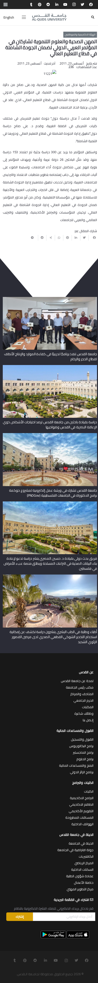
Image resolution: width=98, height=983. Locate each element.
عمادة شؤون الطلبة (79, 876)
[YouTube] (65, 4)
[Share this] (92, 237)
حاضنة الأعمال (83, 882)
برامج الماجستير (83, 752)
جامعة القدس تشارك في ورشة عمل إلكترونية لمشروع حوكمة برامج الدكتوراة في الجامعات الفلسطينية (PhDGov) (53, 493)
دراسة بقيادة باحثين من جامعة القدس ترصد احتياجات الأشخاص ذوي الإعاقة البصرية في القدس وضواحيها (50, 424)
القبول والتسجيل (82, 739)
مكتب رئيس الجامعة (79, 687)
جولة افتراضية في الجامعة (75, 850)
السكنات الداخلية (82, 869)
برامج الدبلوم (84, 759)
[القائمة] (24, 17)
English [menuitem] (9, 17)
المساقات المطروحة (79, 817)
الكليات (88, 791)
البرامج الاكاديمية (81, 798)
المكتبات (87, 707)
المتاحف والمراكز (81, 694)
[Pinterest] (39, 4)
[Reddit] (48, 4)
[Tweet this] (84, 237)
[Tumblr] (31, 4)
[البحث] (92, 17)
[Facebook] (90, 4)
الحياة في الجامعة (81, 843)
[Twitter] (82, 4)
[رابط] (49, 17)
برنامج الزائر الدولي (81, 772)
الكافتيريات (86, 856)
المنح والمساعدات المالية (76, 765)
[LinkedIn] (56, 4)
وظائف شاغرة (83, 713)
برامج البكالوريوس (81, 746)
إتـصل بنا (88, 720)
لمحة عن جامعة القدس (77, 681)
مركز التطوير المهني (80, 889)
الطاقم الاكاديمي (81, 804)
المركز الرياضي (83, 863)
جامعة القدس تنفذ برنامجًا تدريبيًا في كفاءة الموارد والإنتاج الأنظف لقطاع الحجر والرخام (50, 356)
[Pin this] (67, 237)
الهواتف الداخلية (82, 824)
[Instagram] (73, 4)
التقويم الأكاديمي (81, 811)
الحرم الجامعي (83, 700)
